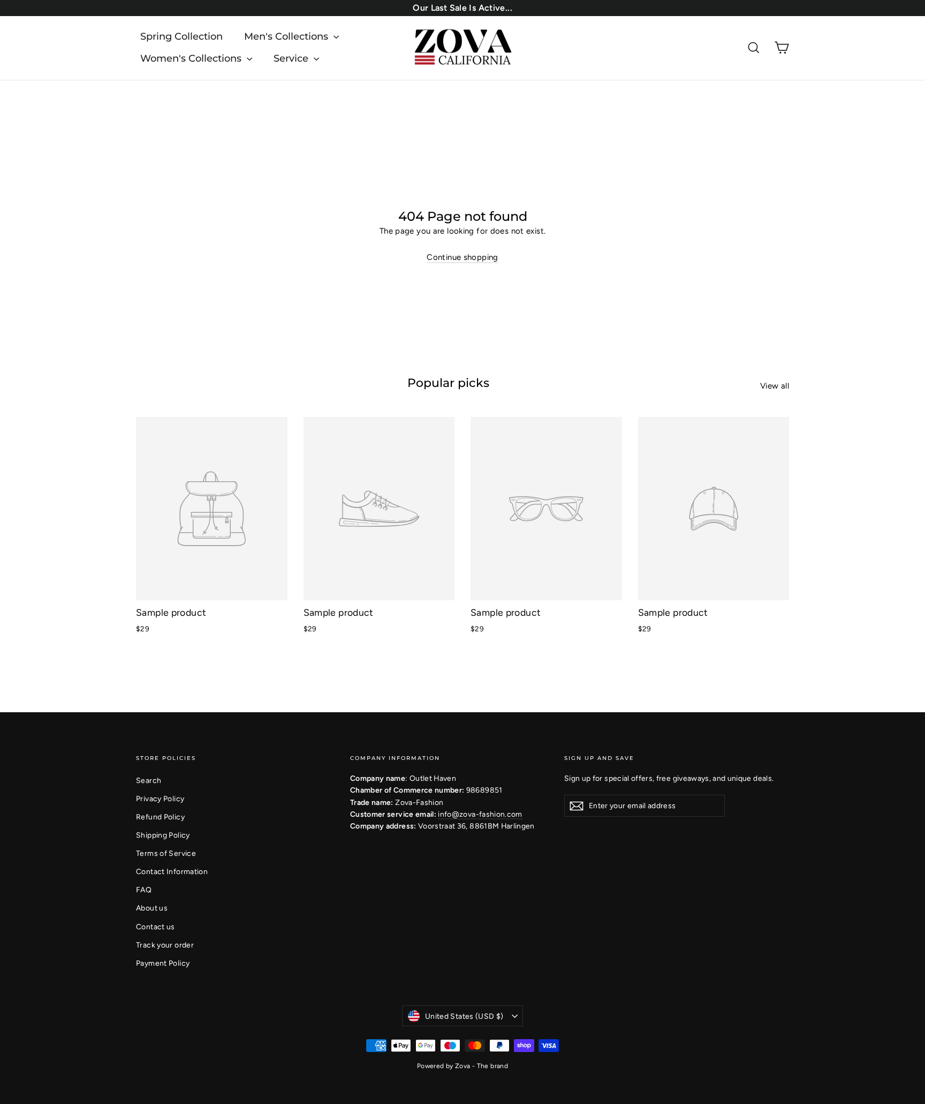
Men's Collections (287, 36)
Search (148, 780)
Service (292, 58)
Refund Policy (160, 816)
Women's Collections (192, 58)
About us (152, 908)
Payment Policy (162, 963)
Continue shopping (462, 257)
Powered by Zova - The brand (462, 1066)
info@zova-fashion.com (480, 814)
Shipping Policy (163, 835)
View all (774, 386)
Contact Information (172, 871)
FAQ (143, 889)
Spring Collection (181, 36)
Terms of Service (166, 853)
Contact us (155, 926)
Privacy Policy (160, 798)
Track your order (165, 945)
